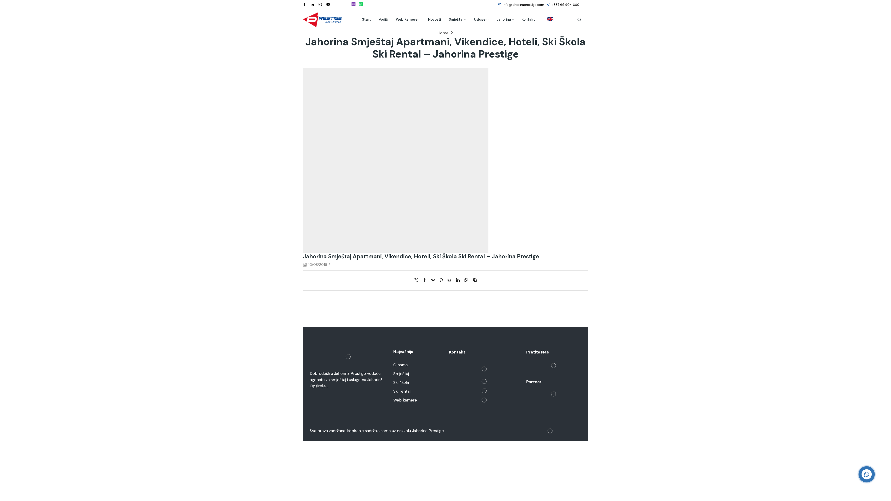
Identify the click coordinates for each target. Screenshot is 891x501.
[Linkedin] (312, 4)
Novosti (434, 19)
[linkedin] (458, 280)
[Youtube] (328, 4)
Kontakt (528, 19)
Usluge (479, 19)
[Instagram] (320, 4)
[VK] (433, 280)
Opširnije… (319, 386)
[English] (548, 19)
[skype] (474, 280)
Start (366, 19)
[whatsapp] (466, 280)
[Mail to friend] (449, 280)
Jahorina (503, 19)
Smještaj (456, 19)
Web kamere (406, 19)
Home (443, 32)
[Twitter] (417, 280)
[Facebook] (304, 4)
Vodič (383, 19)
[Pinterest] (441, 280)
